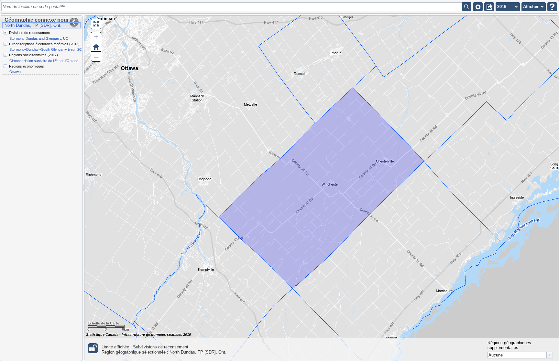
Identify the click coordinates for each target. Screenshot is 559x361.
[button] (478, 6)
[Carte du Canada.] (321, 188)
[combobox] (520, 355)
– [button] (96, 56)
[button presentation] (550, 355)
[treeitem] (41, 35)
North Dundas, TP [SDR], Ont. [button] (33, 25)
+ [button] (96, 36)
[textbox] (233, 7)
